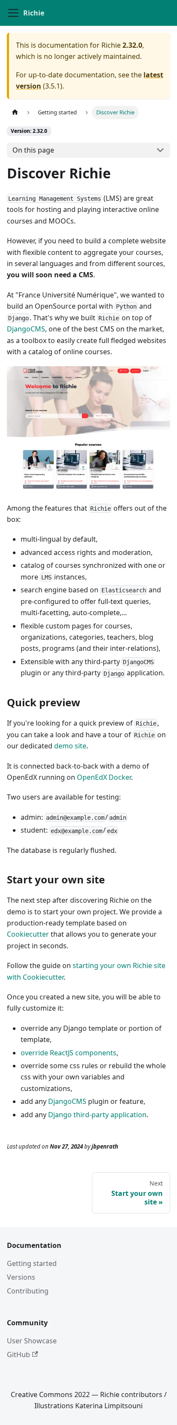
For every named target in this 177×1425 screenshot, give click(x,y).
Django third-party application (97, 1114)
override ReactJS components (68, 1052)
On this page (33, 150)
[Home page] (15, 112)
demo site (70, 746)
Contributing (28, 1291)
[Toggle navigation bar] (13, 12)
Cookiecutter (28, 934)
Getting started (32, 1263)
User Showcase (32, 1340)
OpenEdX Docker (104, 777)
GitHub (18, 1354)
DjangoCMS (26, 329)
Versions (21, 1277)
